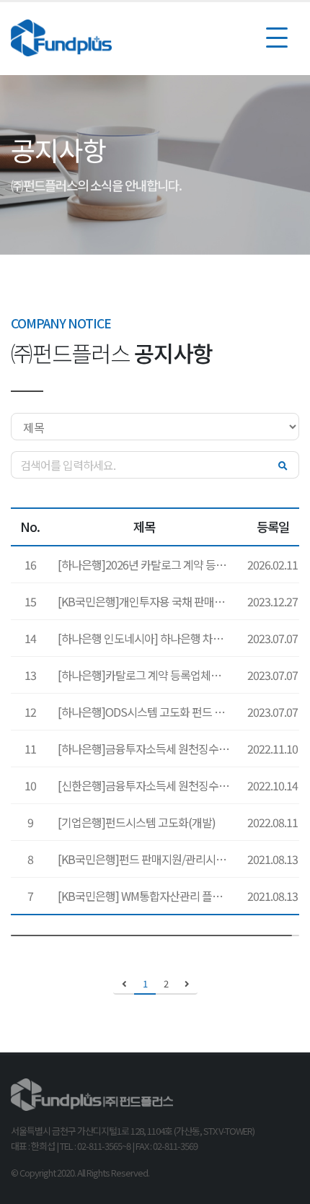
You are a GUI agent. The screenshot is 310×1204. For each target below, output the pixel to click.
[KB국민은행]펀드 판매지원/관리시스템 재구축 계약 (148, 859)
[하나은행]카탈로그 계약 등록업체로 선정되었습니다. (148, 675)
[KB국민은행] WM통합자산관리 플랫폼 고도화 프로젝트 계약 (148, 895)
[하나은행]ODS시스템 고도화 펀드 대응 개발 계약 (148, 711)
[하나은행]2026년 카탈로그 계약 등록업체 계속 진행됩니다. (148, 564)
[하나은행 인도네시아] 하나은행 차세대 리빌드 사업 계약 (148, 638)
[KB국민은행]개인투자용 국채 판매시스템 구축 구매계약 (148, 601)
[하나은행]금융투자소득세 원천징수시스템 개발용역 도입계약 (148, 748)
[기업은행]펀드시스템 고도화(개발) (137, 822)
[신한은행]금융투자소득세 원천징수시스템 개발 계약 (148, 785)
